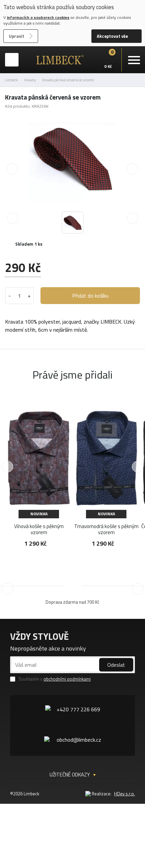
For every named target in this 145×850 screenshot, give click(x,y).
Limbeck (11, 80)
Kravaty (30, 80)
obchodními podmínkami (67, 679)
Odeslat (116, 665)
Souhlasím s (55, 679)
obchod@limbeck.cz (79, 740)
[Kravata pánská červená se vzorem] (72, 159)
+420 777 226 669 (78, 709)
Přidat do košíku (90, 296)
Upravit (16, 36)
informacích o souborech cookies (38, 17)
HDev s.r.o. (124, 793)
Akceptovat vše (112, 36)
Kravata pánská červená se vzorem (68, 80)
